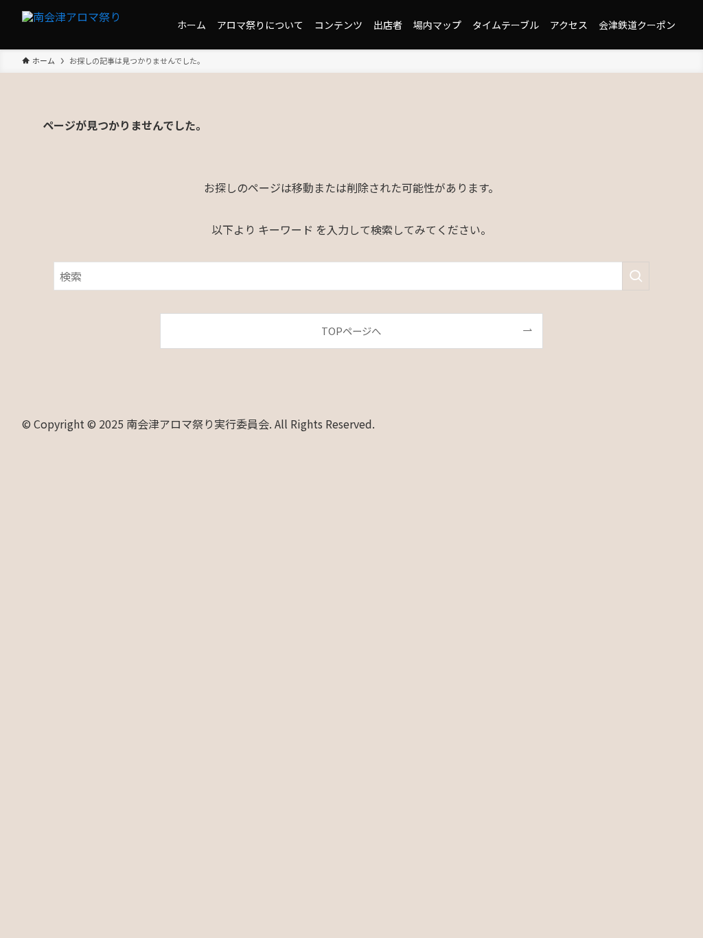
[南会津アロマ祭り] (71, 24)
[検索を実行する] (635, 276)
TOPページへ (351, 330)
